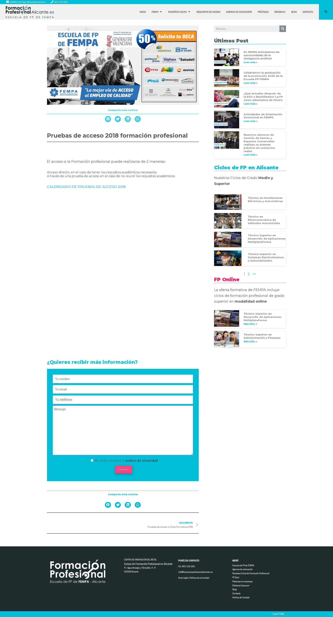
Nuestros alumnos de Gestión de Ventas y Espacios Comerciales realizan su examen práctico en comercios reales (259, 143)
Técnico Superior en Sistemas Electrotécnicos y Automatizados (266, 257)
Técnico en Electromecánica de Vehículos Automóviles (264, 220)
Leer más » (250, 62)
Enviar (123, 469)
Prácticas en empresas (242, 581)
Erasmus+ (280, 12)
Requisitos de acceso (208, 12)
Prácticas (263, 12)
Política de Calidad (240, 597)
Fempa (155, 12)
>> (254, 274)
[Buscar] (282, 28)
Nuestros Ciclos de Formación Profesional (250, 573)
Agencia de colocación (239, 12)
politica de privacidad (141, 460)
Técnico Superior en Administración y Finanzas (262, 336)
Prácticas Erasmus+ (241, 585)
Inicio (143, 12)
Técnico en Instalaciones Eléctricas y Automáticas (265, 199)
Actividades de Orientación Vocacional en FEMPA (263, 116)
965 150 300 (60, 2)
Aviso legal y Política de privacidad (193, 577)
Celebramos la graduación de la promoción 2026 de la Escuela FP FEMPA (263, 76)
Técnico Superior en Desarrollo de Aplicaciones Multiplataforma (267, 238)
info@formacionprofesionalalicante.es (27, 2)
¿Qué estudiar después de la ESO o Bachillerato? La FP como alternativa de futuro (263, 97)
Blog (294, 12)
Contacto (308, 12)
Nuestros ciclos (177, 12)
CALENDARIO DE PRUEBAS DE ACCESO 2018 (86, 187)
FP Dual (235, 577)
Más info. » (250, 323)
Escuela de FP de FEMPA (243, 565)
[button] (108, 119)
